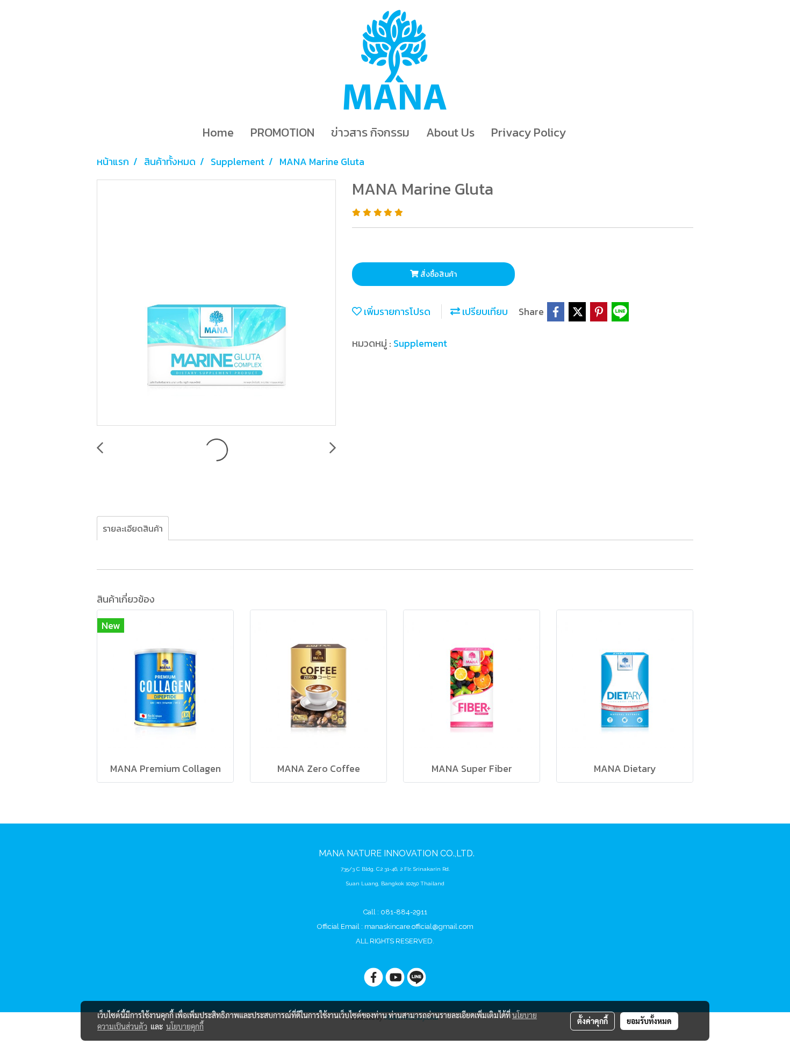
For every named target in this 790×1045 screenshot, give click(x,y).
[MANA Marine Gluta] (216, 303)
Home (218, 132)
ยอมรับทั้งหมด (649, 1021)
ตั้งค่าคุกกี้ (592, 1021)
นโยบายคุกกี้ (185, 1026)
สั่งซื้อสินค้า (438, 274)
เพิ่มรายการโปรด (396, 311)
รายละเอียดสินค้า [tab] (133, 528)
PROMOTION (282, 132)
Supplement (420, 343)
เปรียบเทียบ (484, 311)
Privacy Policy (528, 132)
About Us (450, 132)
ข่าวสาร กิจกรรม (370, 132)
